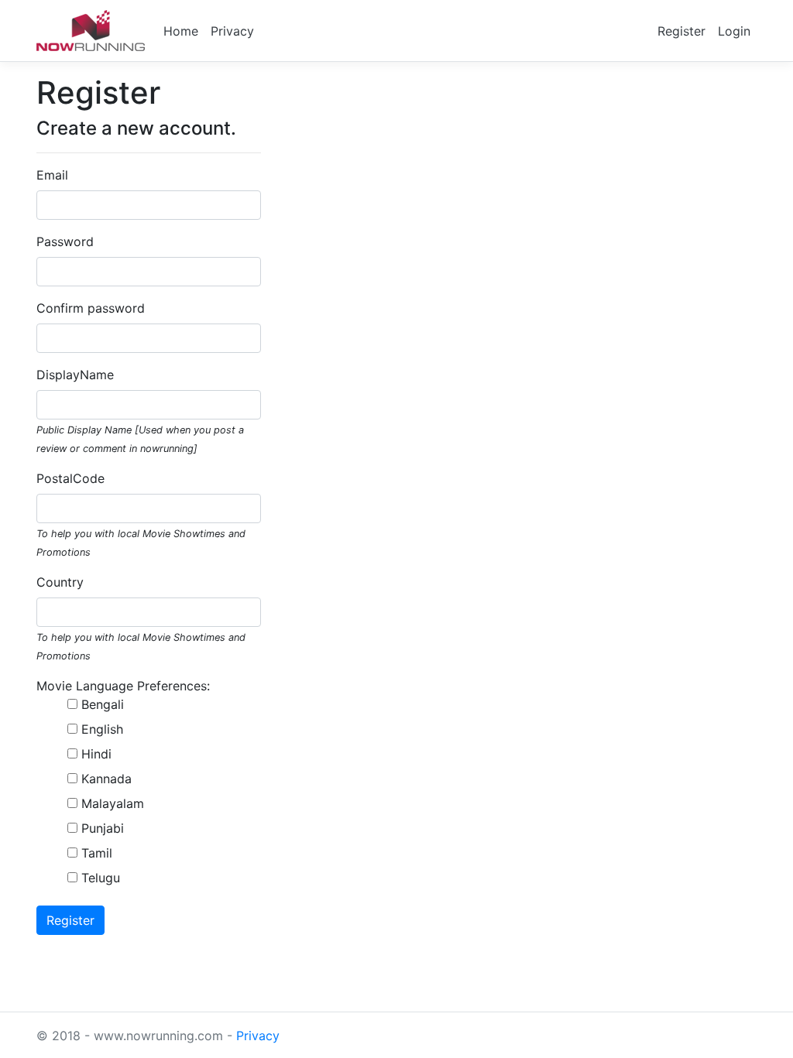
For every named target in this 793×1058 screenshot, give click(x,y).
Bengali (102, 704)
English (102, 729)
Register (681, 31)
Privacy (232, 31)
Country (60, 582)
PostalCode (70, 478)
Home (180, 31)
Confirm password (90, 308)
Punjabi (102, 828)
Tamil (96, 853)
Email (52, 175)
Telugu (100, 877)
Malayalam (112, 803)
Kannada (106, 778)
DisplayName (75, 374)
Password (65, 241)
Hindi (96, 754)
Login (734, 31)
